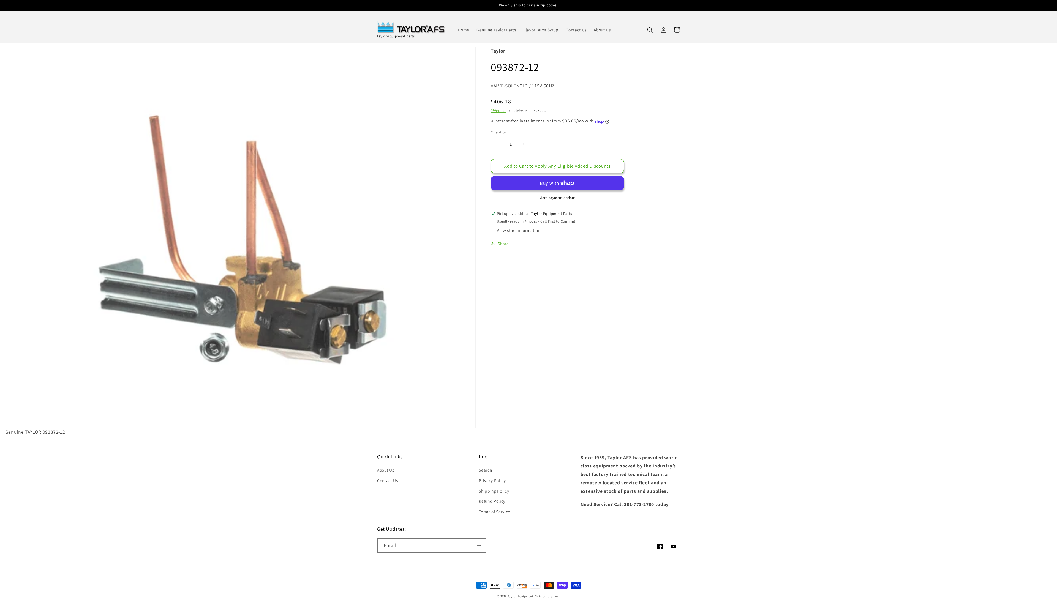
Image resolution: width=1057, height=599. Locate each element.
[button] (650, 29)
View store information (519, 230)
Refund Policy (492, 501)
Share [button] (503, 243)
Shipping (498, 110)
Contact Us (387, 480)
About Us (385, 470)
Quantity (498, 132)
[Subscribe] (479, 545)
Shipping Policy (494, 491)
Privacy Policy (492, 480)
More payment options (557, 197)
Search (485, 470)
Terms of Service (494, 511)
